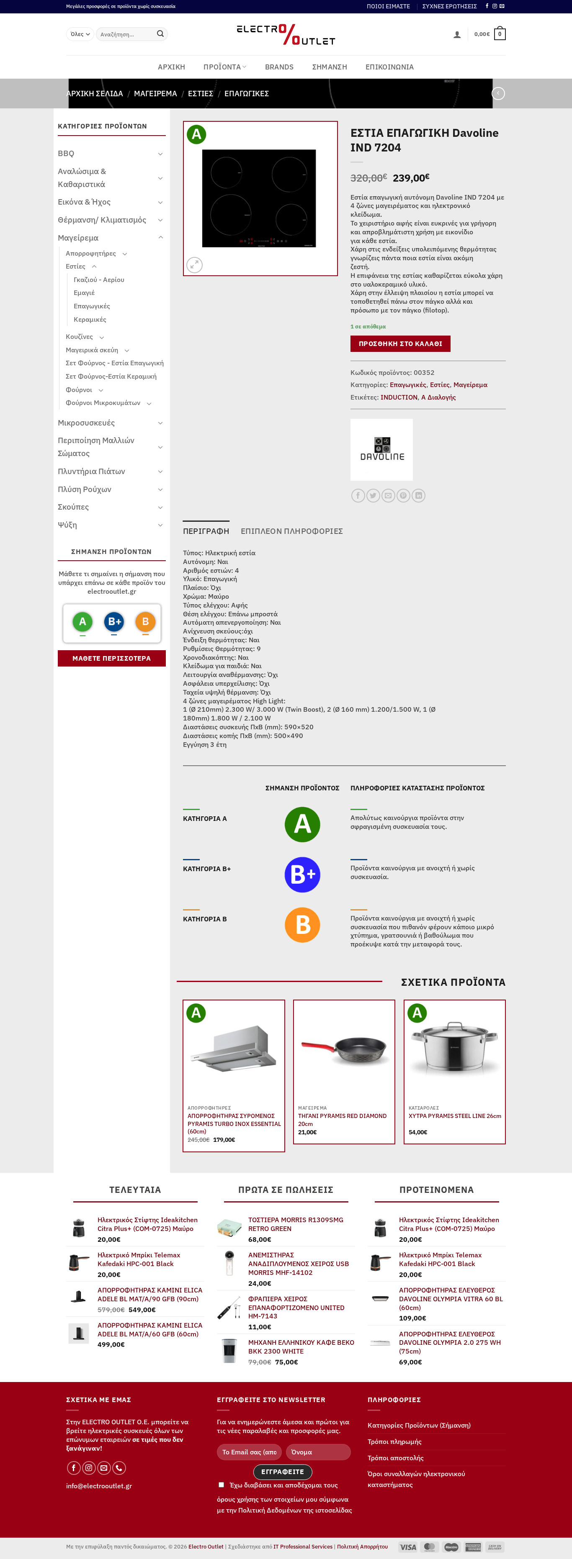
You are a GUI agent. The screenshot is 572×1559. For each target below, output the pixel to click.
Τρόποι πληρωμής (395, 1441)
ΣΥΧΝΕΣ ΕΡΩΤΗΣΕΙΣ (450, 6)
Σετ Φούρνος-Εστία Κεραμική (111, 376)
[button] (457, 34)
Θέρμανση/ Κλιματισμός (102, 219)
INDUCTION (399, 397)
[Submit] (160, 34)
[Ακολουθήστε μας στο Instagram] (494, 6)
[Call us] (119, 1468)
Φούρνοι (79, 389)
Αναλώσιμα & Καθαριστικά (82, 177)
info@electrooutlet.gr (99, 1486)
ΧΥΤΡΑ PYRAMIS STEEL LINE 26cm (455, 1116)
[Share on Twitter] (373, 496)
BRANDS (279, 67)
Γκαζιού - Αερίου (99, 279)
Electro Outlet (206, 1546)
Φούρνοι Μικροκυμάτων (103, 402)
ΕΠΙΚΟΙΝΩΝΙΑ (390, 67)
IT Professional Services (302, 1546)
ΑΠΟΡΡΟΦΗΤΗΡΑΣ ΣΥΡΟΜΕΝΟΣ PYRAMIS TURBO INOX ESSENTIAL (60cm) (234, 1123)
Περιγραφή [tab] (206, 531)
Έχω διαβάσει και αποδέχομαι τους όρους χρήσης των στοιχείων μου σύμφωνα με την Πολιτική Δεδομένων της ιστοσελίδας (284, 1497)
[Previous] (183, 1079)
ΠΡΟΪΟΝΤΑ (222, 67)
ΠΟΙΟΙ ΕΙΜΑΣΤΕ (388, 6)
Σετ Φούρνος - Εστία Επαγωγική (115, 363)
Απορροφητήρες (91, 253)
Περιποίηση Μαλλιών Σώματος (96, 446)
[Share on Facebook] (358, 496)
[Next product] (498, 93)
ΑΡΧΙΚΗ (171, 67)
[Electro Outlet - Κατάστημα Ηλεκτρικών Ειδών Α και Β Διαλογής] (286, 34)
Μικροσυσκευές (86, 422)
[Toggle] (161, 154)
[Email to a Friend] (388, 496)
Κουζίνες (79, 336)
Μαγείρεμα (155, 93)
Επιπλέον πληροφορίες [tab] (292, 531)
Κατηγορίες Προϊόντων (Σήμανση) (419, 1425)
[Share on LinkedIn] (418, 496)
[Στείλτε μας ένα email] (502, 6)
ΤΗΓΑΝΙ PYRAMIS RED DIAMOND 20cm (342, 1120)
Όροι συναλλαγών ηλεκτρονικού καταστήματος (416, 1479)
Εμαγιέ (84, 292)
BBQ (66, 153)
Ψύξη (67, 524)
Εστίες (201, 93)
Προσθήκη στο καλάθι (401, 343)
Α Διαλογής (438, 397)
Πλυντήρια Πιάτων (91, 471)
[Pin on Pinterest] (403, 496)
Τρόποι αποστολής (396, 1458)
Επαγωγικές (246, 93)
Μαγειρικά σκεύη (92, 350)
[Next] (505, 1079)
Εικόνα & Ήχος (84, 201)
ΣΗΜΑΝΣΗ (329, 67)
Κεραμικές (90, 319)
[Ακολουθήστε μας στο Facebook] (487, 6)
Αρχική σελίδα (94, 93)
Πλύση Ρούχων (84, 489)
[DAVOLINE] (381, 450)
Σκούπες (73, 506)
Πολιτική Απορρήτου (362, 1546)
